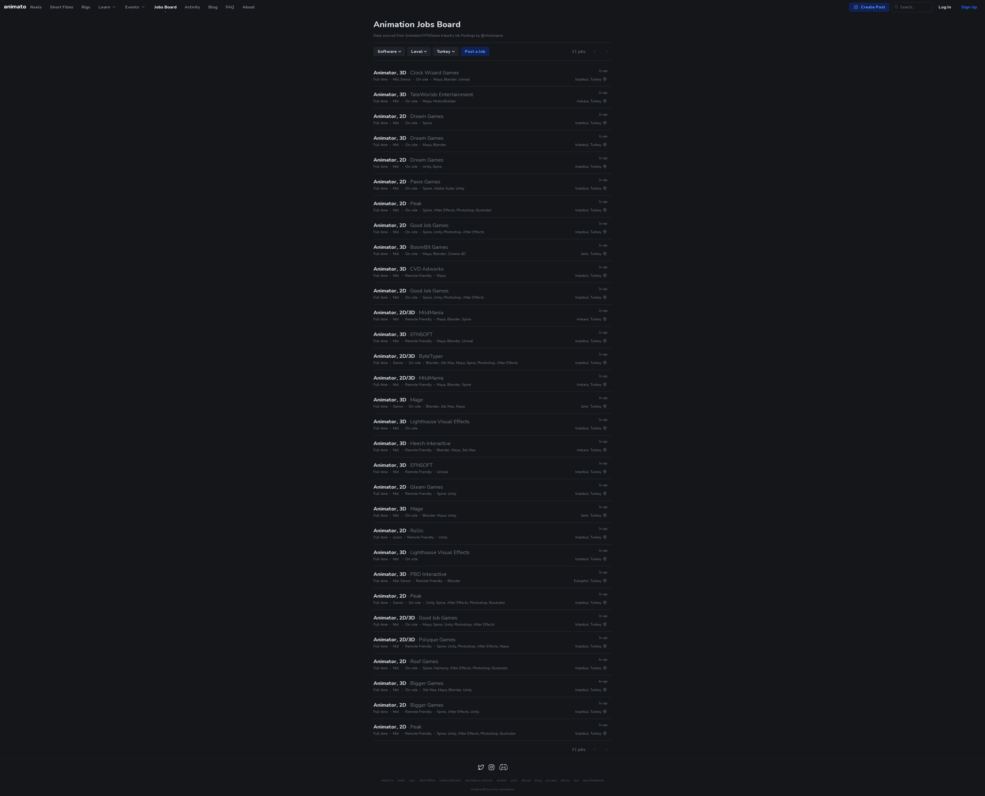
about (526, 780)
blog (538, 780)
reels (401, 780)
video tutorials (450, 780)
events (502, 780)
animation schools (479, 780)
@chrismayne (492, 35)
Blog (213, 7)
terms (565, 780)
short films (427, 780)
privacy (551, 780)
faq (576, 780)
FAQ (230, 7)
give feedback (593, 780)
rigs (412, 780)
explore (387, 780)
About (248, 7)
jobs (514, 780)
